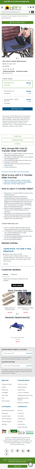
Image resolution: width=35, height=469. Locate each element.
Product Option (7, 78)
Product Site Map (22, 427)
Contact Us (21, 413)
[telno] (28, 7)
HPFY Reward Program (8, 410)
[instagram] (17, 451)
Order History (21, 390)
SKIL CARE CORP (9, 64)
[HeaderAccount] (30, 7)
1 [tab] (17, 58)
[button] (17, 22)
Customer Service (23, 380)
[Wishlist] (30, 28)
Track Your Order (22, 384)
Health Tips (5, 390)
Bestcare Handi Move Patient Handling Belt (18, 182)
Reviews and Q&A (17, 140)
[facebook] (12, 451)
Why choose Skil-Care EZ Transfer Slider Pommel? (14, 149)
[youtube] (28, 451)
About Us (20, 410)
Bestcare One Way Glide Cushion (14, 184)
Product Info (17, 136)
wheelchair (7, 195)
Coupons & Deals (7, 384)
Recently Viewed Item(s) (17, 318)
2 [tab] (18, 58)
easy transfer (8, 165)
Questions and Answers (9, 71)
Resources (5, 380)
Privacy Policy (21, 424)
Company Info (22, 406)
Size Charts (5, 395)
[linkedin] (23, 451)
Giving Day (5, 413)
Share (6, 264)
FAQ (3, 398)
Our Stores (21, 416)
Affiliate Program (6, 421)
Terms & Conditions (23, 392)
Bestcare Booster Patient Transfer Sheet (17, 180)
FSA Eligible (5, 392)
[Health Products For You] (13, 7)
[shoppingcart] (33, 7)
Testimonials (21, 419)
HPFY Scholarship (6, 419)
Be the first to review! (22, 71)
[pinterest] (6, 454)
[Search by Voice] (29, 12)
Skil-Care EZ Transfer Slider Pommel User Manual (15, 172)
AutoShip (4, 424)
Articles (17, 144)
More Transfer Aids (17, 290)
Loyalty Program (6, 416)
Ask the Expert (6, 401)
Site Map (20, 421)
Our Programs (6, 406)
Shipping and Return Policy (25, 395)
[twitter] (6, 451)
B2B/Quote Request (23, 402)
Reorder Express (22, 387)
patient (9, 213)
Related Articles (10, 243)
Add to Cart (17, 466)
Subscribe (29, 353)
